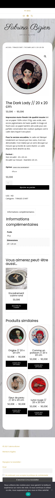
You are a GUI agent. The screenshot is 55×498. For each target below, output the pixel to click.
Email (4, 467)
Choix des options (16, 364)
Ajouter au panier (27, 187)
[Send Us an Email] (24, 16)
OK (28, 494)
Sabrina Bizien (27, 27)
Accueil (8, 47)
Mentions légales (9, 451)
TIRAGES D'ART (18, 47)
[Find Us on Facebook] (27, 16)
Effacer (14, 171)
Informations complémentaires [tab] (20, 212)
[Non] (52, 490)
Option (9, 167)
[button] (45, 56)
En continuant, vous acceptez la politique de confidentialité (27, 475)
